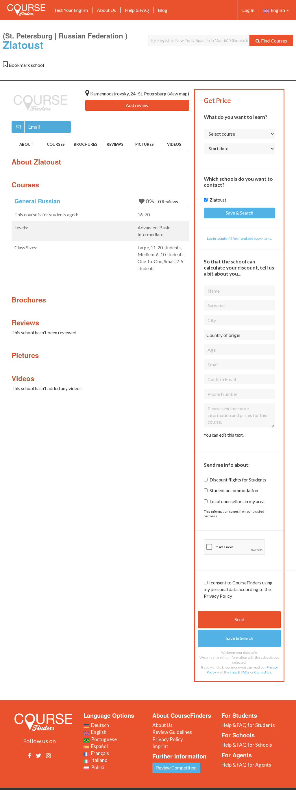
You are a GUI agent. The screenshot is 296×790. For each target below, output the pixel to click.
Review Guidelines (172, 732)
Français (99, 753)
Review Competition (176, 767)
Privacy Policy (167, 739)
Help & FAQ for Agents (246, 765)
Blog (162, 10)
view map (178, 93)
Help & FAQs (239, 672)
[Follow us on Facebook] (29, 755)
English (277, 10)
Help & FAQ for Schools (246, 745)
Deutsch (99, 725)
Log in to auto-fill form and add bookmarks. (239, 238)
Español (98, 746)
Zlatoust (218, 199)
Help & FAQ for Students (248, 725)
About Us (106, 10)
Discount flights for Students (238, 479)
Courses (56, 144)
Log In (248, 10)
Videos (174, 144)
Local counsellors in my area (237, 501)
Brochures (85, 144)
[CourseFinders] (26, 10)
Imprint (160, 746)
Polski (96, 767)
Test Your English (71, 10)
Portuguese (103, 739)
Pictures (144, 144)
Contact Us (262, 672)
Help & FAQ (137, 10)
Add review (137, 105)
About (26, 144)
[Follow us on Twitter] (38, 755)
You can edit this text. (224, 435)
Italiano (98, 760)
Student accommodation (234, 490)
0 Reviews (168, 201)
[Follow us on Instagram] (48, 755)
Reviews (115, 144)
